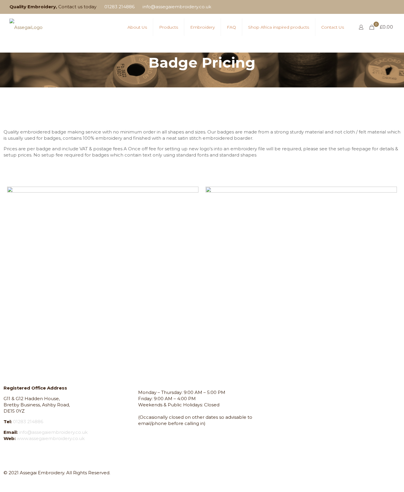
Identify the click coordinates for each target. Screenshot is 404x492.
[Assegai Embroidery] (26, 27)
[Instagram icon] (384, 7)
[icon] (391, 7)
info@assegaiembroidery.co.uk (177, 6)
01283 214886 (119, 6)
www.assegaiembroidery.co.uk (51, 438)
